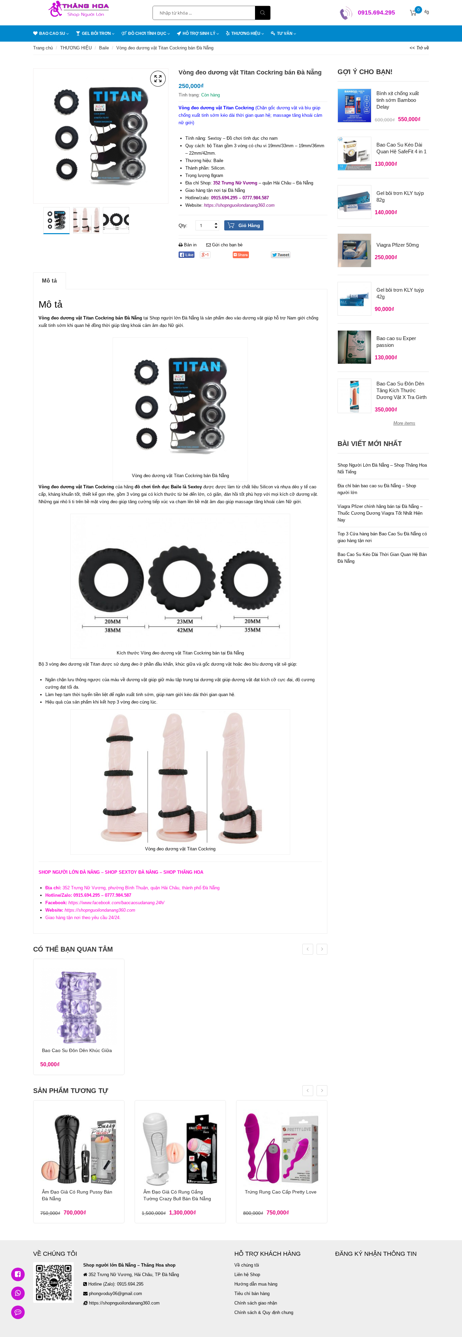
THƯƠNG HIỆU (76, 47)
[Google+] (205, 254)
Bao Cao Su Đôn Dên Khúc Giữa (77, 1050)
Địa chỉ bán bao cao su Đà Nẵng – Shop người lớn (377, 489)
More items (404, 423)
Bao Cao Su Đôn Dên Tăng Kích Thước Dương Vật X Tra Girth (401, 390)
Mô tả (49, 281)
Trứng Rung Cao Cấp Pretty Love (281, 1192)
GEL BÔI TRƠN (96, 33)
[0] (413, 13)
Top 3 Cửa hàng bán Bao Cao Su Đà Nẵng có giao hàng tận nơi (382, 537)
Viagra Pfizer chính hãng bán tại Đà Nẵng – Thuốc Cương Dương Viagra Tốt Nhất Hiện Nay (380, 513)
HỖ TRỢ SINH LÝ (199, 33)
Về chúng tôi (246, 1265)
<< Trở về (419, 47)
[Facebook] (186, 254)
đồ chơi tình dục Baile (158, 486)
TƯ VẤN (285, 33)
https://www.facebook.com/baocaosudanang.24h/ (116, 902)
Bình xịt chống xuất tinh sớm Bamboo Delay (397, 100)
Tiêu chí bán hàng (252, 1293)
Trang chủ (43, 47)
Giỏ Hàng (249, 225)
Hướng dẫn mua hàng (255, 1284)
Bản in (190, 244)
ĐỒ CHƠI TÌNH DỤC (147, 33)
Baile (104, 47)
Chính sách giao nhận (255, 1303)
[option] (56, 220)
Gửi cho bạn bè (226, 244)
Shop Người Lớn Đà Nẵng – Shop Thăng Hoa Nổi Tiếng (382, 468)
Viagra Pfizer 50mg (397, 245)
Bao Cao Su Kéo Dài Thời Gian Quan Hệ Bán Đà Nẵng (382, 558)
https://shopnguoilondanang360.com (239, 205)
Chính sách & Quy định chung (263, 1312)
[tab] (49, 280)
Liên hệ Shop (247, 1274)
